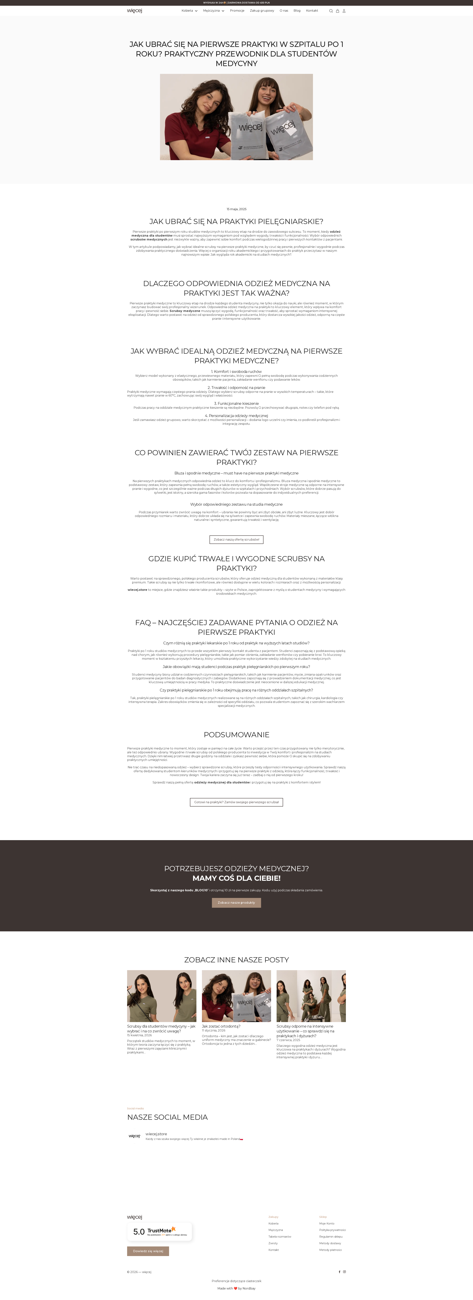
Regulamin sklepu (331, 1236)
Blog (297, 10)
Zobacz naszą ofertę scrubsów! (236, 539)
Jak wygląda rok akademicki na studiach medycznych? (251, 254)
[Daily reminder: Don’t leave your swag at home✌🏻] (154, 1163)
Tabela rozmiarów (279, 1236)
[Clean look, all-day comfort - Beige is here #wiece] (319, 1163)
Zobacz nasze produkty (236, 902)
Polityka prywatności (332, 1230)
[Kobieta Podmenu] (196, 10)
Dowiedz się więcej (148, 1251)
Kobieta (187, 10)
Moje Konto (326, 1223)
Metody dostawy (330, 1243)
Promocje (237, 10)
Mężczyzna (211, 10)
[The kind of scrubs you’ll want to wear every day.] (209, 1163)
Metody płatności (330, 1250)
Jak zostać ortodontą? (221, 1026)
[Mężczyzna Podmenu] (223, 10)
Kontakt (312, 10)
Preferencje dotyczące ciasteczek (236, 1281)
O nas (284, 10)
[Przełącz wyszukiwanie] (331, 11)
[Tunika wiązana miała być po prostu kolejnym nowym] (264, 1163)
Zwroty (273, 1243)
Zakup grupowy (262, 10)
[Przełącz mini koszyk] (337, 11)
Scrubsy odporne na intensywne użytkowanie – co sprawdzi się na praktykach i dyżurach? (305, 1031)
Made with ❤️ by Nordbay (236, 1288)
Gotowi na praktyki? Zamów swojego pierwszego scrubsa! (236, 802)
